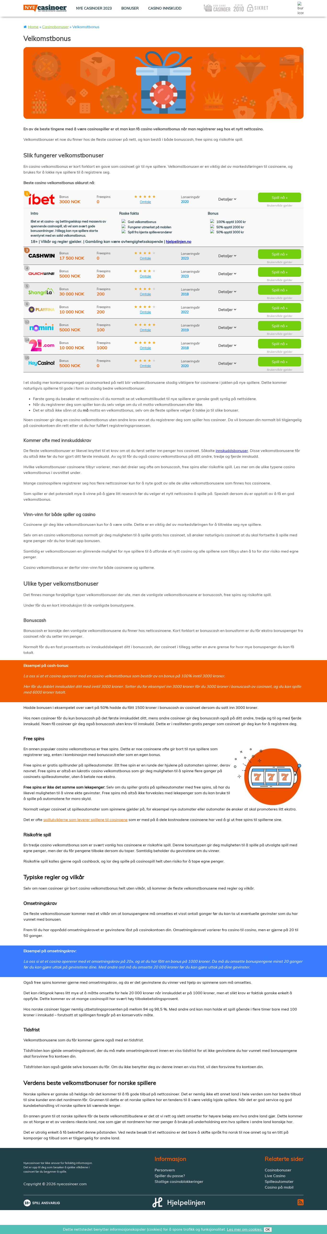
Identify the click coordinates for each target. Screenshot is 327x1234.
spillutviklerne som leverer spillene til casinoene (85, 819)
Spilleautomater (279, 1181)
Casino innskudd (164, 8)
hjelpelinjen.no (178, 241)
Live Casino (275, 1175)
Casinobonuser (55, 26)
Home (33, 26)
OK (267, 1229)
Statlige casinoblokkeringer (179, 1181)
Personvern (165, 1170)
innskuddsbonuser (232, 450)
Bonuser (130, 8)
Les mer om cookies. (245, 1229)
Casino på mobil (279, 1187)
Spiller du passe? (170, 1175)
